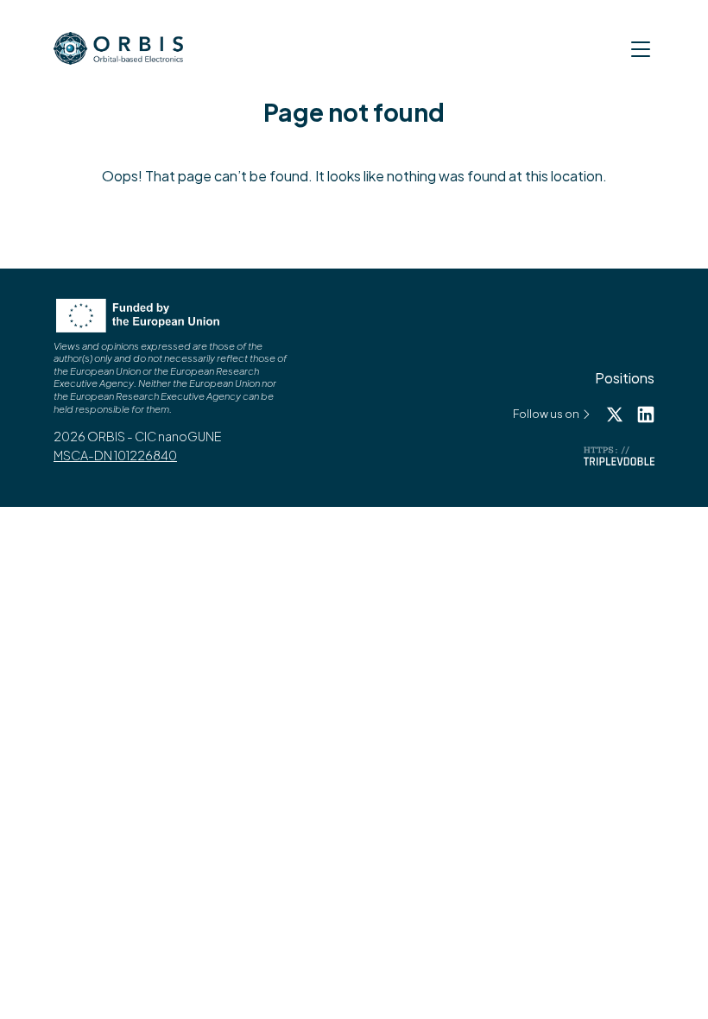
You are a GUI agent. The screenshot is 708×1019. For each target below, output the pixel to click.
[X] (614, 412)
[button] (640, 54)
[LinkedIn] (645, 412)
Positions (624, 378)
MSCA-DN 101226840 (115, 455)
